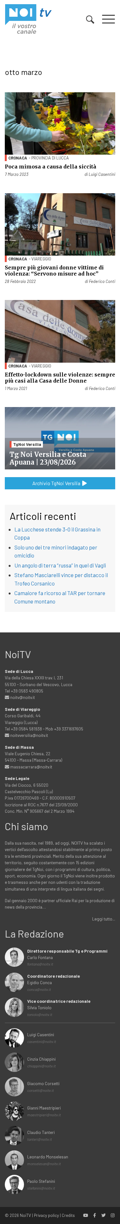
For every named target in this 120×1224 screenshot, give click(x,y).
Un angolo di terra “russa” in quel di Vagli (60, 565)
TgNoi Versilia (27, 444)
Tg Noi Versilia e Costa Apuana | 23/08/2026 (48, 458)
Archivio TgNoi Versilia (56, 483)
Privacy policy (46, 1215)
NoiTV (25, 1215)
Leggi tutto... (103, 918)
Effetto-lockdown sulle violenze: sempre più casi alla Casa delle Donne (60, 377)
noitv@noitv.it (22, 697)
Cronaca (17, 157)
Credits (68, 1215)
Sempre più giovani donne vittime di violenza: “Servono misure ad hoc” (54, 270)
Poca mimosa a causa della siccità (50, 166)
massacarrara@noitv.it (30, 766)
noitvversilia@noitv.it (28, 735)
